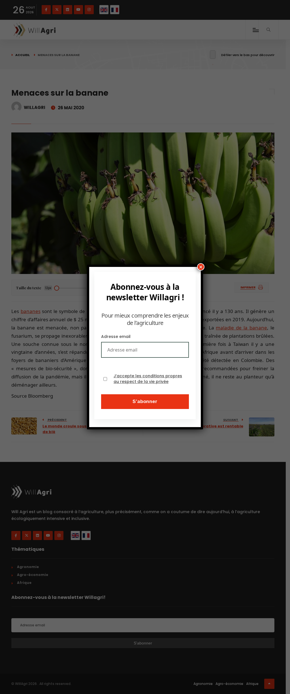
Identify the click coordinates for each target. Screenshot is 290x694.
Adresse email (116, 336)
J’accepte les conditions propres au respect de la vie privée (148, 378)
